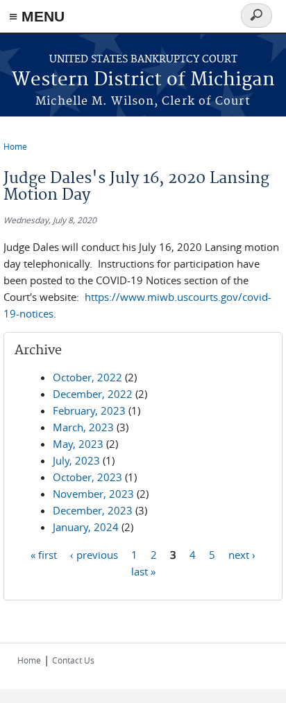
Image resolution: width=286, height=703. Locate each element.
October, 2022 (87, 377)
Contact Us (73, 660)
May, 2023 (78, 444)
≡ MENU (37, 16)
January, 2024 (86, 527)
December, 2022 (93, 394)
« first (44, 554)
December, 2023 (93, 510)
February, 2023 (89, 410)
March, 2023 (83, 427)
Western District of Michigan (143, 80)
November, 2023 (93, 494)
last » (143, 571)
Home (15, 146)
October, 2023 (87, 477)
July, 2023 (76, 460)
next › (241, 554)
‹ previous (94, 554)
